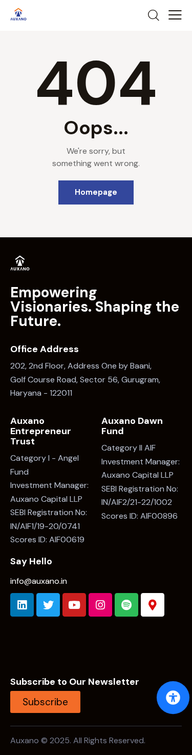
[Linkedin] (22, 605)
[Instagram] (100, 605)
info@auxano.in (38, 581)
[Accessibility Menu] (173, 697)
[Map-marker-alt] (152, 605)
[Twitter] (48, 605)
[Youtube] (74, 605)
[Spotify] (126, 605)
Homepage (96, 192)
